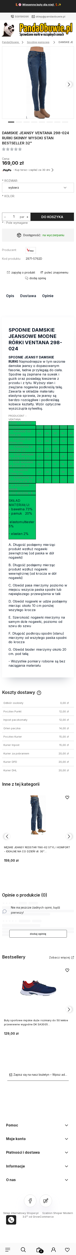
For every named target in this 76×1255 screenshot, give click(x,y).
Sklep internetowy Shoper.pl (21, 1213)
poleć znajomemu (56, 272)
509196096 (22, 16)
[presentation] (7, 84)
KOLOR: (8, 196)
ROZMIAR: (10, 180)
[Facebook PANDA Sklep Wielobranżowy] (30, 1200)
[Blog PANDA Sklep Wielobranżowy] (46, 1200)
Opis (10, 296)
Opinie (48, 296)
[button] (11, 121)
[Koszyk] (39, 1249)
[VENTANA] (31, 251)
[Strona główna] (38, 30)
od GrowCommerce (41, 1216)
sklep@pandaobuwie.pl (50, 16)
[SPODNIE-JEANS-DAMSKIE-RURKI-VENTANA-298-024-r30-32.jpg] (38, 83)
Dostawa (28, 296)
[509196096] (11, 1220)
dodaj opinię (38, 933)
